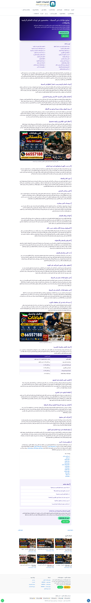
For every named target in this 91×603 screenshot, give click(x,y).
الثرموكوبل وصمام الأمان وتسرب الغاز (62, 64)
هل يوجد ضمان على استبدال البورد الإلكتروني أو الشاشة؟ (58, 497)
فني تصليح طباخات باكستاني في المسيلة (37, 50)
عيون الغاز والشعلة (65, 56)
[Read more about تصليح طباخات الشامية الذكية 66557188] (45, 543)
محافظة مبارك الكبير (26, 9)
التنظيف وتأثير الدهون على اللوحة (39, 46)
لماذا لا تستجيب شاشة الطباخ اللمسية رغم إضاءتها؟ (60, 487)
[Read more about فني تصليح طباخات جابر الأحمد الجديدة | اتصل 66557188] (45, 558)
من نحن (46, 13)
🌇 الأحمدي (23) (39, 598)
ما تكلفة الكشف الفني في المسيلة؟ (62, 494)
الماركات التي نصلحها (41, 62)
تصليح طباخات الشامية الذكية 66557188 (46, 549)
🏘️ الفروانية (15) (54, 598)
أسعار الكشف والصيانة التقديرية (39, 54)
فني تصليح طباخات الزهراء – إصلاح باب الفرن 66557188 (64, 566)
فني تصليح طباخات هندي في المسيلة (38, 48)
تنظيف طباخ (67, 472)
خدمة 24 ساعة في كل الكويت (39, 52)
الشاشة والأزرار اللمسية (65, 48)
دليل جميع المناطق (47, 588)
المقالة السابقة (71, 530)
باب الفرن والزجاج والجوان (64, 69)
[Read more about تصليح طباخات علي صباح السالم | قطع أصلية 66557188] (63, 543)
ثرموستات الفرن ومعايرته (64, 60)
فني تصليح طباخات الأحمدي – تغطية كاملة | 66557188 (28, 550)
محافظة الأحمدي (71, 13)
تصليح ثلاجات (35, 448)
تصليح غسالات (29, 448)
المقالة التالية (20, 530)
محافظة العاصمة (52, 9)
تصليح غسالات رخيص (65, 464)
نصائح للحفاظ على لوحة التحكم (39, 64)
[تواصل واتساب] (2, 600)
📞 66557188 (67, 587)
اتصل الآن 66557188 (64, 32)
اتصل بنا (41, 13)
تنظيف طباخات (66, 471)
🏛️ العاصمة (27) (67, 598)
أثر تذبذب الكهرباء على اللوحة (64, 54)
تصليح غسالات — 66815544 (46, 586)
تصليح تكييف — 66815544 (46, 582)
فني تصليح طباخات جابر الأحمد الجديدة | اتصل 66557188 (46, 566)
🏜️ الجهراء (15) (32, 598)
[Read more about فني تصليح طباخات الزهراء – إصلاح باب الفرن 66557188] (63, 558)
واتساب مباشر (65, 35)
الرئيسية (72, 9)
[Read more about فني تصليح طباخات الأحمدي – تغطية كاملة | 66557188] (27, 543)
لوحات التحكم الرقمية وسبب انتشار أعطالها (61, 46)
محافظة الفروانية (36, 9)
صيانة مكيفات (67, 461)
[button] (48, 10)
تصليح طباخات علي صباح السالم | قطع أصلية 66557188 (64, 550)
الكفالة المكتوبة (42, 58)
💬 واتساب (60, 587)
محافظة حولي (43, 9)
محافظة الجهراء (62, 13)
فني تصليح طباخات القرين (52, 446)
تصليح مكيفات (66, 459)
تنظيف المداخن (59, 9)
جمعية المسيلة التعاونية (41, 60)
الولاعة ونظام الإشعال (65, 62)
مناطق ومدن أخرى (53, 13)
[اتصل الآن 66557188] (88, 600)
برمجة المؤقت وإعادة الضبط (64, 50)
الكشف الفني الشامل (41, 56)
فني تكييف (67, 457)
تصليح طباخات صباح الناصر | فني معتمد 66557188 (28, 566)
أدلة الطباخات (36, 13)
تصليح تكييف (40, 448)
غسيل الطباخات (66, 9)
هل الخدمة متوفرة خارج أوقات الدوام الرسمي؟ (60, 504)
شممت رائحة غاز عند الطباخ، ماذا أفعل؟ (61, 500)
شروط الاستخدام (32, 586)
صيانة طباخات (67, 469)
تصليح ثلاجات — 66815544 (46, 584)
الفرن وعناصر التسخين (65, 58)
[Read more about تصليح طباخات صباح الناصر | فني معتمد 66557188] (27, 558)
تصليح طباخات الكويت (38, 446)
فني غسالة (67, 474)
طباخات (71, 551)
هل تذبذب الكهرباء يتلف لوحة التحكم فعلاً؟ (61, 490)
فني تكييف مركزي (66, 456)
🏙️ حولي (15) (61, 598)
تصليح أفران (67, 476)
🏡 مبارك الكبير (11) (46, 598)
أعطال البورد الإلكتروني (65, 52)
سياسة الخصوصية (32, 584)
